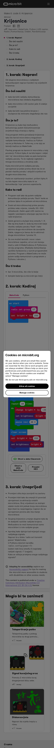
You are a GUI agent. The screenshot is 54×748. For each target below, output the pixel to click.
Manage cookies (26, 392)
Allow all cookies (27, 386)
